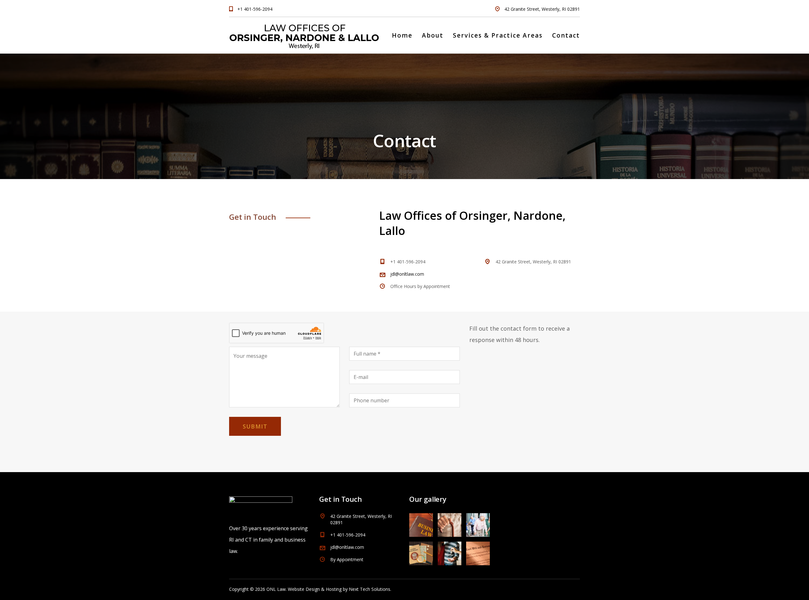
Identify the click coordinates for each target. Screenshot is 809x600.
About (432, 35)
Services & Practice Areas (498, 35)
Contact (566, 35)
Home (402, 35)
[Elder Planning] (449, 522)
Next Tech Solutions (369, 589)
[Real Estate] (449, 551)
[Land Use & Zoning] (421, 551)
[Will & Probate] (478, 551)
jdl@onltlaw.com (407, 274)
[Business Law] (421, 522)
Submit (255, 426)
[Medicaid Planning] (478, 522)
